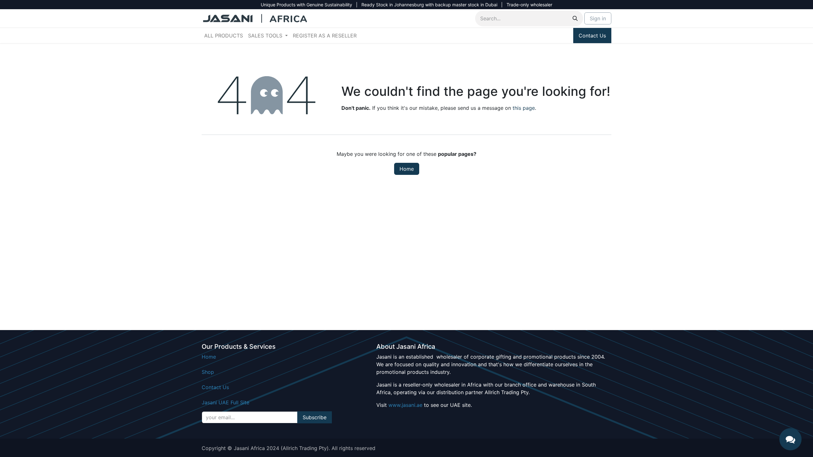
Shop (208, 372)
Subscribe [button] (314, 417)
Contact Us (592, 35)
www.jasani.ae (405, 405)
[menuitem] (223, 35)
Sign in (598, 18)
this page (524, 108)
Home (407, 169)
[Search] (575, 18)
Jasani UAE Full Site (225, 402)
